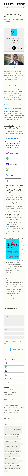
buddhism (12, 431)
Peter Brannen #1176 (15, 405)
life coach (7, 456)
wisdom (18, 468)
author (7, 431)
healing (11, 448)
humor (12, 451)
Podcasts (22, 19)
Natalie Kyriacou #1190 (9, 394)
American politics (17, 429)
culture (19, 439)
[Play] (14, 48)
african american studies (15, 427)
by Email (12, 175)
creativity (13, 439)
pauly (6, 19)
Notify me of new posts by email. (13, 346)
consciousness (14, 436)
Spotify (11, 158)
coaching (7, 436)
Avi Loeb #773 (16, 412)
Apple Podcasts (14, 153)
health (17, 448)
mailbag (17, 456)
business (18, 431)
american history (8, 429)
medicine (7, 458)
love (12, 456)
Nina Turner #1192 (8, 389)
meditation (13, 458)
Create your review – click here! (13, 211)
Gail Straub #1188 (8, 399)
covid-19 (7, 439)
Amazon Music (13, 164)
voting (13, 468)
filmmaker (16, 446)
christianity (7, 434)
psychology (7, 463)
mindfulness (8, 460)
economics (13, 444)
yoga (6, 470)
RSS (11, 181)
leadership (15, 453)
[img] (14, 42)
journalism (18, 451)
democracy (7, 441)
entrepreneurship (9, 446)
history (7, 451)
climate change (15, 434)
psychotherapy (15, 463)
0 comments (7, 21)
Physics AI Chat (7, 408)
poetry (14, 460)
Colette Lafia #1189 (8, 397)
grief (6, 448)
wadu (5, 410)
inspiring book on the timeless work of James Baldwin (12, 71)
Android (12, 170)
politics (19, 460)
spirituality (7, 468)
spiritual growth (15, 465)
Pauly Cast (17, 19)
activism (7, 427)
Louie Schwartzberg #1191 (10, 392)
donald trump (15, 441)
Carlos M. (6, 405)
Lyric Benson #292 (19, 415)
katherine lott (8, 453)
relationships (8, 465)
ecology (7, 444)
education (19, 444)
